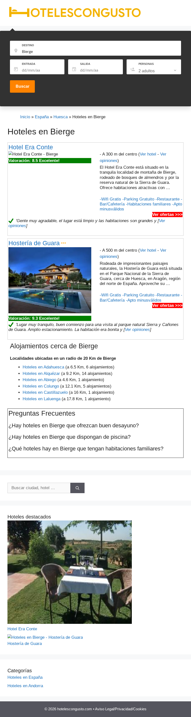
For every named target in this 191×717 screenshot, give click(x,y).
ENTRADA (28, 63)
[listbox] (158, 71)
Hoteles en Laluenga (41, 399)
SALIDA (85, 63)
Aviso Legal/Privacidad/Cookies (120, 709)
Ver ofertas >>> (167, 214)
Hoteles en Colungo (41, 386)
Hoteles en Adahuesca (43, 367)
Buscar (22, 86)
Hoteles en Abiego (39, 379)
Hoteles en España (25, 677)
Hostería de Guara (34, 242)
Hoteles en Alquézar (41, 373)
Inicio (25, 117)
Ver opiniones (137, 329)
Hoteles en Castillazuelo (45, 392)
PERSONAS (146, 63)
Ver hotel (148, 154)
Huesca (60, 117)
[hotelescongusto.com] (74, 17)
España (42, 117)
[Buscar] (77, 488)
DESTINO (28, 45)
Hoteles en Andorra (25, 685)
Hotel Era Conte (30, 147)
